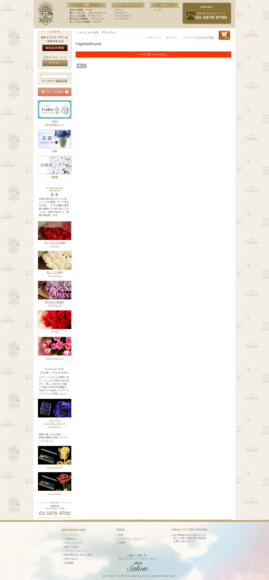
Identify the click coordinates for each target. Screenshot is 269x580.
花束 (121, 535)
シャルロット (121, 13)
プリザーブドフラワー (130, 539)
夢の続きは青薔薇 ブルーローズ (86, 18)
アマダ (54, 331)
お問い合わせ (71, 559)
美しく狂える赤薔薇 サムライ (85, 21)
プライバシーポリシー (75, 551)
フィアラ (158, 10)
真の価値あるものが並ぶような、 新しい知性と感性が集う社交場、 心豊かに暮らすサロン (190, 538)
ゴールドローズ (123, 15)
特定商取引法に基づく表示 (78, 555)
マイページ (154, 37)
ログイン (171, 37)
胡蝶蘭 (54, 177)
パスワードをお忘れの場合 (198, 37)
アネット (119, 10)
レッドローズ (121, 18)
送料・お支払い (72, 547)
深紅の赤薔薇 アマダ (80, 10)
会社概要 (68, 563)
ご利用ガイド (71, 539)
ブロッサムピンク (54, 358)
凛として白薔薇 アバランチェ (85, 15)
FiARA (122, 542)
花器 (54, 151)
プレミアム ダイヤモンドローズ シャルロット (54, 423)
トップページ (71, 535)
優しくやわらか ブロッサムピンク (87, 13)
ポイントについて (73, 543)
